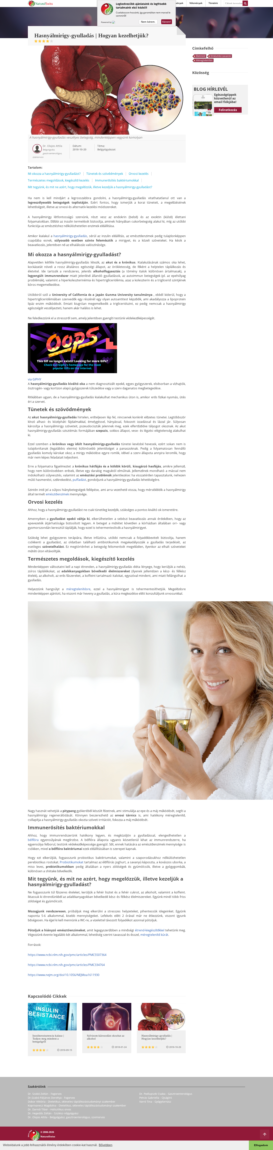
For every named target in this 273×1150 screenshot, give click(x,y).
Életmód (200, 56)
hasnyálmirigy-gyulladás (70, 236)
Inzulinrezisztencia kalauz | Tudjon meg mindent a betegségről (48, 1038)
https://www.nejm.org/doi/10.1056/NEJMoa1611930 (63, 975)
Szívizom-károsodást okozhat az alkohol (105, 1037)
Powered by (106, 22)
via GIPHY (34, 379)
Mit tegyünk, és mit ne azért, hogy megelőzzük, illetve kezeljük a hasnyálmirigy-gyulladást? (90, 187)
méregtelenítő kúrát (154, 935)
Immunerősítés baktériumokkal (117, 180)
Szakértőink (37, 1087)
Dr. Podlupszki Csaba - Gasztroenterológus (165, 1094)
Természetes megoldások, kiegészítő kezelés (58, 180)
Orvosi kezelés (139, 174)
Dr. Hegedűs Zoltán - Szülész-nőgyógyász (53, 1113)
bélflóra (33, 840)
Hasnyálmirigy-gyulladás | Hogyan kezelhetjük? (157, 1037)
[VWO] (115, 22)
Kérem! (166, 21)
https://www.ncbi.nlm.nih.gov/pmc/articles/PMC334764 (66, 965)
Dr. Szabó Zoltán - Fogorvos (45, 1094)
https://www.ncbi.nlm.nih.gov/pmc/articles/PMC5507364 (67, 955)
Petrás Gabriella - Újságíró (155, 1097)
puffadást (79, 480)
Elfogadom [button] (261, 1145)
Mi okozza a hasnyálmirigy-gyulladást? (54, 174)
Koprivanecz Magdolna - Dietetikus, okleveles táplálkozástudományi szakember (77, 1105)
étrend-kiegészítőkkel (149, 930)
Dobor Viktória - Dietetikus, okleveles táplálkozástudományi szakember (71, 1101)
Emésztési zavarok (221, 56)
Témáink (213, 3)
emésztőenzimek (57, 494)
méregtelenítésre (78, 589)
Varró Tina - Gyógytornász (155, 1101)
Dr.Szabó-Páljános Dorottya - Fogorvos (51, 1097)
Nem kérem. (148, 21)
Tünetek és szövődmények (104, 174)
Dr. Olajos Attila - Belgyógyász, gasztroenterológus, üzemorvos (66, 1117)
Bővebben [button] (105, 1145)
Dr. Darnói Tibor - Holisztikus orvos (49, 1109)
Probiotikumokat (71, 862)
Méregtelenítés (204, 60)
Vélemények (195, 3)
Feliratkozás (228, 110)
